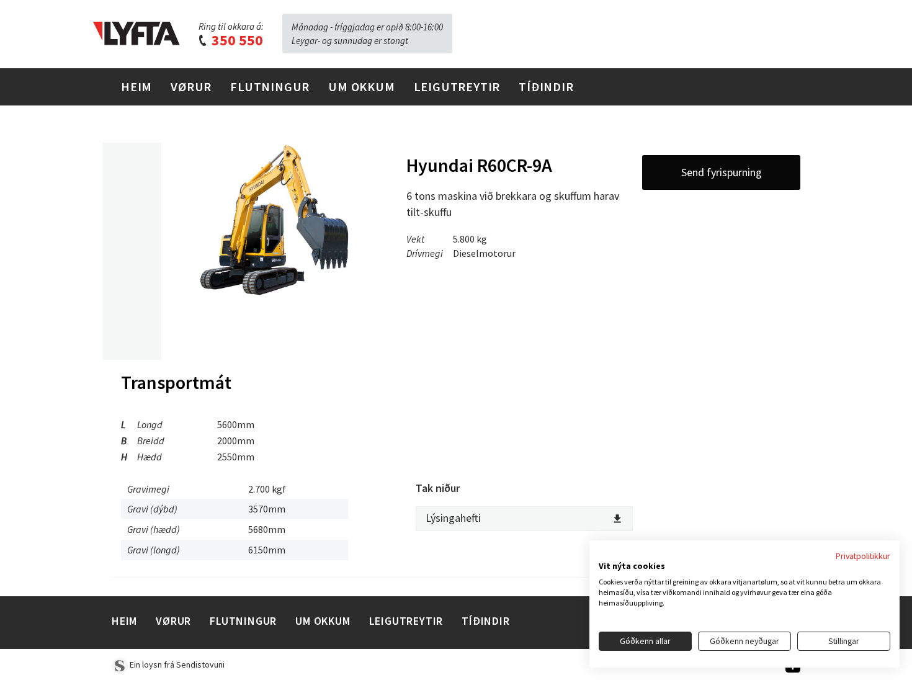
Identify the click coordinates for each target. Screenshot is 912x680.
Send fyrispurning (721, 172)
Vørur (191, 86)
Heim (136, 86)
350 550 (235, 40)
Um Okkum (361, 86)
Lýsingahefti (453, 518)
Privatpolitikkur (863, 555)
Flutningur (270, 86)
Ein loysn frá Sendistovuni (176, 664)
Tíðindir (546, 86)
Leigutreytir (457, 86)
